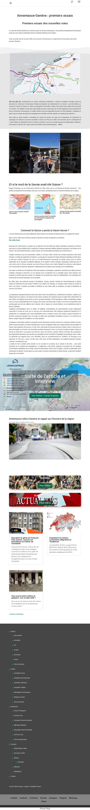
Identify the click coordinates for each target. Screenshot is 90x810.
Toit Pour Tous (18, 734)
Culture (16, 650)
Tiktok (43, 801)
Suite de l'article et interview (45, 378)
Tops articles (18, 635)
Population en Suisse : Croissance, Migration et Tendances (60, 540)
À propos (13, 744)
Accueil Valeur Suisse (16, 786)
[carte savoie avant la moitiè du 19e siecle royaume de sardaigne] (45, 214)
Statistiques (17, 771)
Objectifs (17, 767)
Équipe (16, 758)
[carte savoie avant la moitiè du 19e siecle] (70, 209)
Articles (13, 631)
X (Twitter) (34, 798)
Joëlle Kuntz (16, 240)
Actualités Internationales (22, 678)
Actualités (17, 640)
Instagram (53, 798)
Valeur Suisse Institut (18, 422)
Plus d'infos (45, 485)
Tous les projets (19, 702)
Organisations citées (20, 748)
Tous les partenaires (20, 739)
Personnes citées (19, 753)
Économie (17, 655)
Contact (13, 776)
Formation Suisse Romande (23, 720)
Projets (13, 669)
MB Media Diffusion (20, 725)
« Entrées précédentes (16, 614)
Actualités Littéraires (20, 682)
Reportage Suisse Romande (23, 730)
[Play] (45, 153)
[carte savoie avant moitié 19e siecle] (19, 209)
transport (26, 39)
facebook (23, 798)
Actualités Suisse (19, 673)
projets (26, 786)
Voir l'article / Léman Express (45, 395)
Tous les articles (19, 664)
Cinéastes (20, 762)
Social (16, 659)
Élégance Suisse (19, 697)
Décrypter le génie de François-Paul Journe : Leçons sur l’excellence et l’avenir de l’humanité (25, 541)
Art (15, 645)
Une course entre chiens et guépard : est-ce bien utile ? (23, 597)
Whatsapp (73, 798)
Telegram (63, 798)
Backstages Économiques (22, 692)
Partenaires (14, 706)
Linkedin (13, 798)
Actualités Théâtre (20, 687)
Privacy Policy (45, 809)
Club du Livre (18, 715)
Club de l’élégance (20, 711)
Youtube (43, 798)
